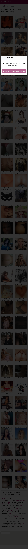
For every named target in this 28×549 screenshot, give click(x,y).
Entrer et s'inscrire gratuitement (14, 71)
